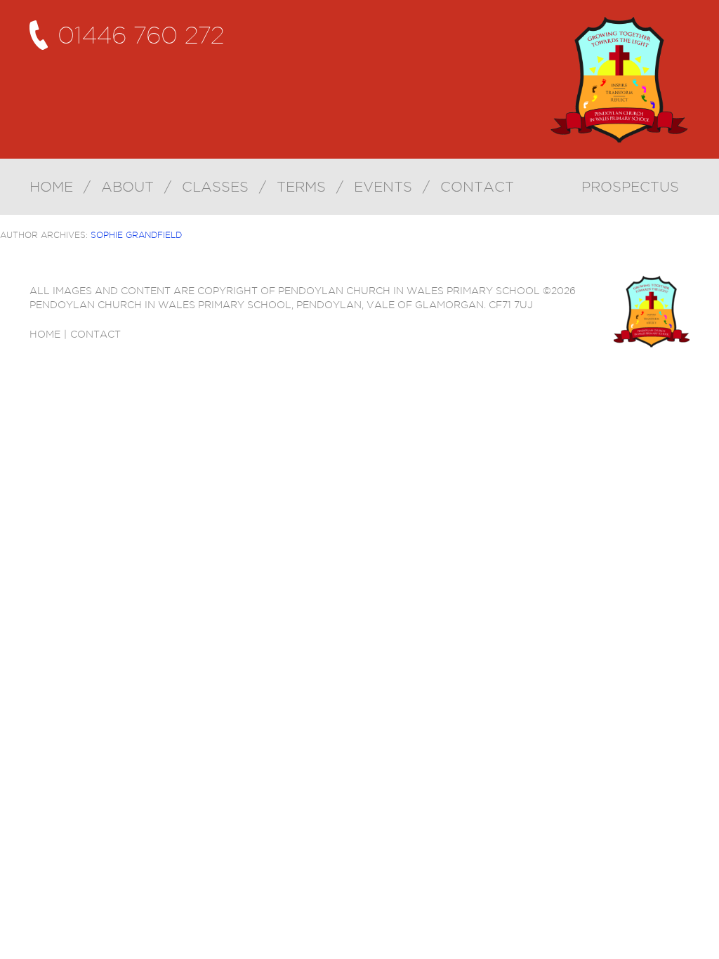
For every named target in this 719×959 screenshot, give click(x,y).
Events (383, 186)
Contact (477, 186)
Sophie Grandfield (136, 234)
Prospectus (630, 186)
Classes (215, 186)
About (127, 186)
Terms (301, 186)
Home (51, 186)
